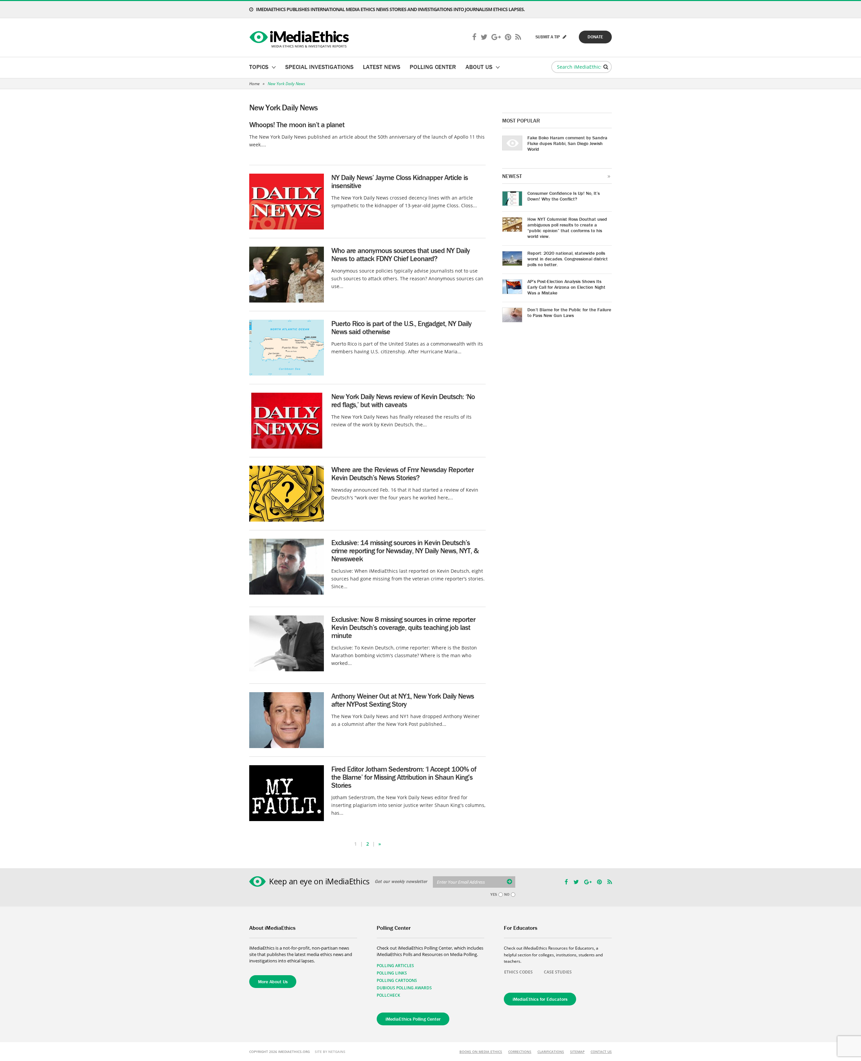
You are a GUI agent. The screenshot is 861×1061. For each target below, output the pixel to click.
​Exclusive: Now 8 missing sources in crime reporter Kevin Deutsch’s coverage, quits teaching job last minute (403, 627)
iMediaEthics (300, 37)
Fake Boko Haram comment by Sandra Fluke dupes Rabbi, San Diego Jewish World (567, 143)
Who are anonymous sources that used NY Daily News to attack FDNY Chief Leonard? (400, 254)
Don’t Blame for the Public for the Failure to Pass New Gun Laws (569, 312)
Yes (493, 894)
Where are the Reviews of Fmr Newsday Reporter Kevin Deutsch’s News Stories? (402, 473)
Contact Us (601, 1051)
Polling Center (433, 67)
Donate (595, 37)
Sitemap (577, 1051)
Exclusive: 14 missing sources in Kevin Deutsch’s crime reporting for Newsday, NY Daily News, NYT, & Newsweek (405, 550)
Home (254, 83)
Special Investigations (319, 67)
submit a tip (548, 37)
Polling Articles (395, 965)
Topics (258, 67)
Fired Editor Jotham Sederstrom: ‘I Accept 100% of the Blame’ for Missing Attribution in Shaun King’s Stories (403, 777)
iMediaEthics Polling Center (413, 1019)
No (507, 894)
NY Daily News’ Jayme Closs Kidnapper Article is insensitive (399, 181)
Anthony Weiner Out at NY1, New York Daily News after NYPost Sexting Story (402, 700)
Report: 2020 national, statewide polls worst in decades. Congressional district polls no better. (567, 259)
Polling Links (392, 973)
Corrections (519, 1051)
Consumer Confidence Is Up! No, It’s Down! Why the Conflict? (563, 196)
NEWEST (512, 176)
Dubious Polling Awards (404, 988)
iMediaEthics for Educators (540, 999)
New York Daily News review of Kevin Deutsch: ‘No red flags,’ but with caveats (403, 400)
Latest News (381, 67)
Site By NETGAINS (330, 1051)
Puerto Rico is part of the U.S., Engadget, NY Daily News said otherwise (401, 327)
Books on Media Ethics (480, 1051)
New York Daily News (286, 83)
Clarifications (550, 1051)
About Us (478, 67)
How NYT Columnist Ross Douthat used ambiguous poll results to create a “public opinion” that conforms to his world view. (567, 227)
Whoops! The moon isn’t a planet (296, 124)
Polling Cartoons (397, 980)
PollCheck (388, 995)
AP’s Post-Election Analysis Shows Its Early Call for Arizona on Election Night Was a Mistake (566, 287)
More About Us (273, 982)
